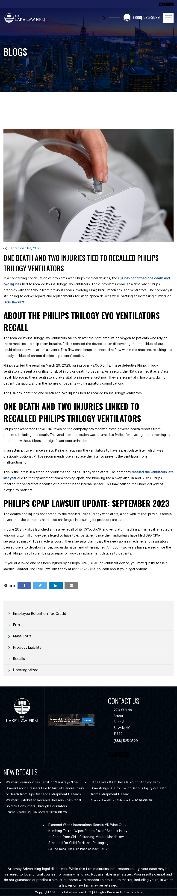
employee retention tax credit (39, 614)
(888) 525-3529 (126, 741)
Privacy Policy (132, 892)
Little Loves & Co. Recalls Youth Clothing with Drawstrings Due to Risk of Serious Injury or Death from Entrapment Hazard (128, 788)
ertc (16, 625)
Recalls (19, 659)
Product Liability (27, 647)
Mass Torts (22, 636)
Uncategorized (25, 670)
